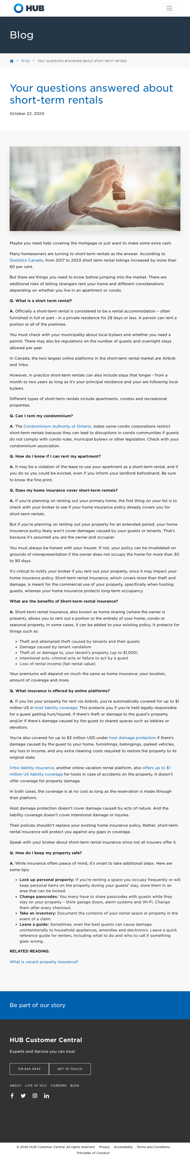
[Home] (29, 8)
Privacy (104, 1147)
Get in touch (69, 1069)
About (16, 1085)
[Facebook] (15, 1095)
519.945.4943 (29, 1069)
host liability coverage (56, 708)
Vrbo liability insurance (32, 768)
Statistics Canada (26, 260)
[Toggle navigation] (169, 8)
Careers (59, 1085)
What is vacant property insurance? (44, 962)
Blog (25, 61)
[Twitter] (26, 1095)
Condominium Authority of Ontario (57, 426)
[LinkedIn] (49, 1095)
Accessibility (123, 1147)
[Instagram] (37, 1095)
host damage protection (132, 738)
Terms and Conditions (153, 1147)
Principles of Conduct (93, 1153)
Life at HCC (36, 1085)
